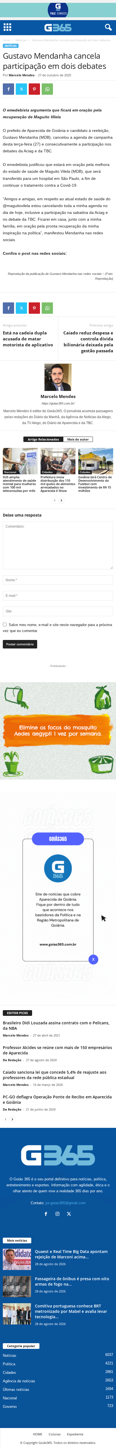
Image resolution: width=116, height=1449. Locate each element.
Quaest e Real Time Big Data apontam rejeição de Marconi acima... (71, 1254)
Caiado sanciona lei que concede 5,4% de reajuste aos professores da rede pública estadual (54, 1074)
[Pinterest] (34, 89)
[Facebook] (8, 89)
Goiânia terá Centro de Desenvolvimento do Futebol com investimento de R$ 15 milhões (95, 484)
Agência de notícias (19, 1381)
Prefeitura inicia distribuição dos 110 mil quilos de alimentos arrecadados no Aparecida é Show (58, 484)
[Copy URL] (60, 89)
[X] (21, 89)
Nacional (10, 472)
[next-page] (61, 500)
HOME (37, 1434)
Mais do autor (78, 439)
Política (9, 1364)
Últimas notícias (16, 1389)
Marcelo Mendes (21, 75)
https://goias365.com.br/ (58, 403)
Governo (10, 1406)
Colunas (55, 1434)
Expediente (75, 1434)
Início (6, 40)
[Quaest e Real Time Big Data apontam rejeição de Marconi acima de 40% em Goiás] (17, 1259)
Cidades (47, 472)
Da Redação (12, 1060)
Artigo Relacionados (43, 439)
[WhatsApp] (47, 89)
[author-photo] (58, 377)
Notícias (21, 40)
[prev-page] (54, 500)
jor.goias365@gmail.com (66, 1203)
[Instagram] (58, 1214)
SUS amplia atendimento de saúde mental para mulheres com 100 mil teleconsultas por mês (19, 484)
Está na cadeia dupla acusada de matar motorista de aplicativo (28, 338)
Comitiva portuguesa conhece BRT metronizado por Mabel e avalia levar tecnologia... (71, 1311)
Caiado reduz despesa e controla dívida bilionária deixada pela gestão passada (88, 341)
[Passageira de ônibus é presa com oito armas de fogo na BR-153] (17, 1286)
